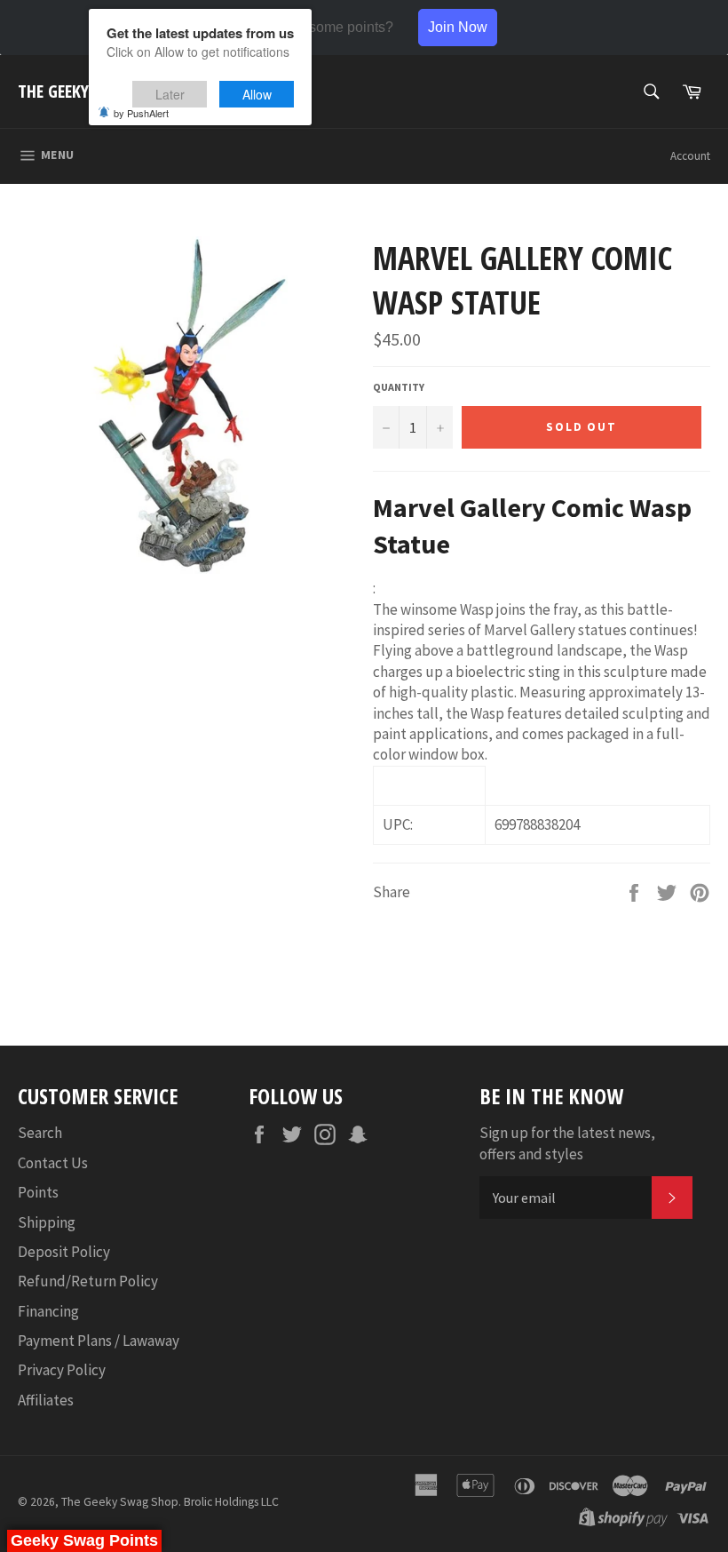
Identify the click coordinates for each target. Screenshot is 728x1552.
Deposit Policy (64, 1251)
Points (38, 1192)
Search (40, 1132)
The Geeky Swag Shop (119, 1501)
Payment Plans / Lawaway (98, 1340)
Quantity (398, 387)
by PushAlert (141, 113)
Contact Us (53, 1163)
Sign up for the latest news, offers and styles (567, 1143)
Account (690, 155)
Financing (48, 1311)
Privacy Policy (62, 1370)
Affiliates (46, 1400)
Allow (257, 94)
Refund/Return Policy (88, 1281)
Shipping (46, 1222)
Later (170, 94)
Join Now (457, 27)
